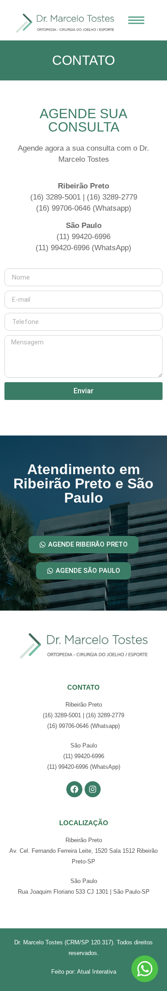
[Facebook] (74, 789)
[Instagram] (93, 789)
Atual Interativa (96, 971)
